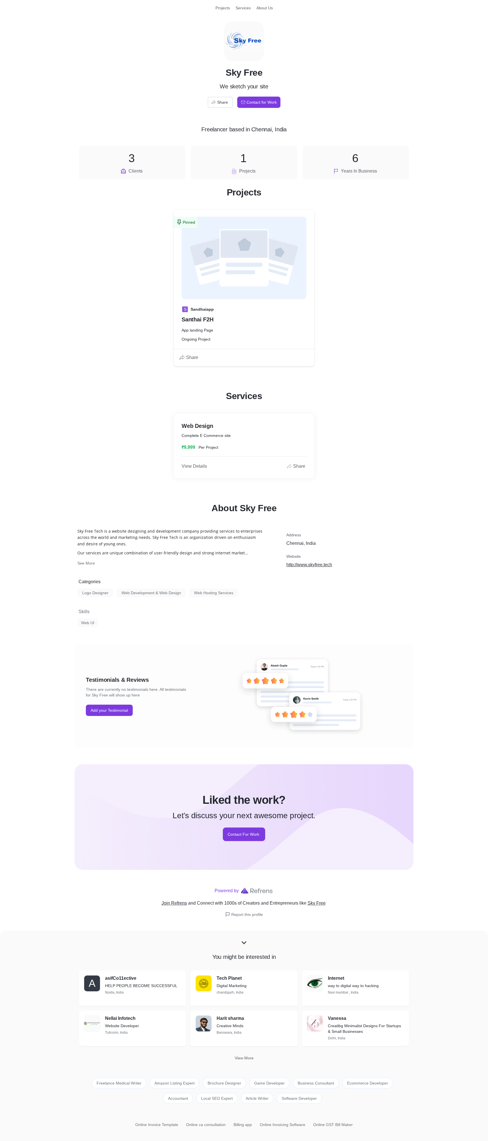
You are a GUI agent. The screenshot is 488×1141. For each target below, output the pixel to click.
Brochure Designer (224, 1083)
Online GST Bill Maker (333, 1124)
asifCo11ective (120, 978)
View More (244, 1058)
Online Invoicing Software (282, 1124)
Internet (336, 978)
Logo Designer (95, 593)
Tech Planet (229, 978)
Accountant (178, 1098)
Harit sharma (230, 1018)
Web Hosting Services (213, 593)
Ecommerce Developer (367, 1083)
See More (86, 563)
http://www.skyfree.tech (309, 564)
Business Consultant (316, 1083)
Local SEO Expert (217, 1098)
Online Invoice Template (156, 1124)
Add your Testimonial (109, 710)
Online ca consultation (206, 1124)
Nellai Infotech (120, 1018)
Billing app (243, 1124)
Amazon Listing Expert (174, 1083)
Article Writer (257, 1098)
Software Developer (299, 1098)
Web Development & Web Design (151, 593)
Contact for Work (262, 102)
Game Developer (269, 1083)
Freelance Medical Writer (119, 1083)
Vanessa (337, 1018)
